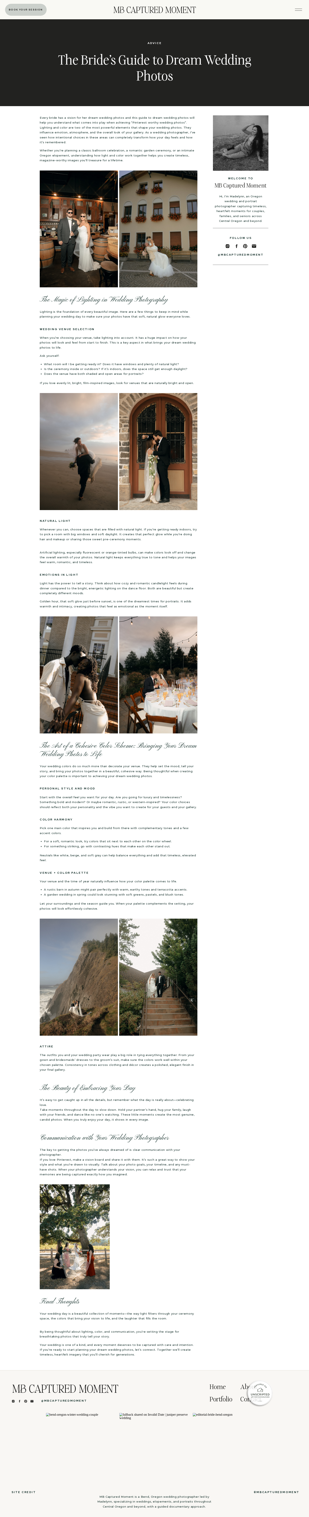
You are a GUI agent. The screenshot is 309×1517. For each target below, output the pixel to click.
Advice (155, 43)
